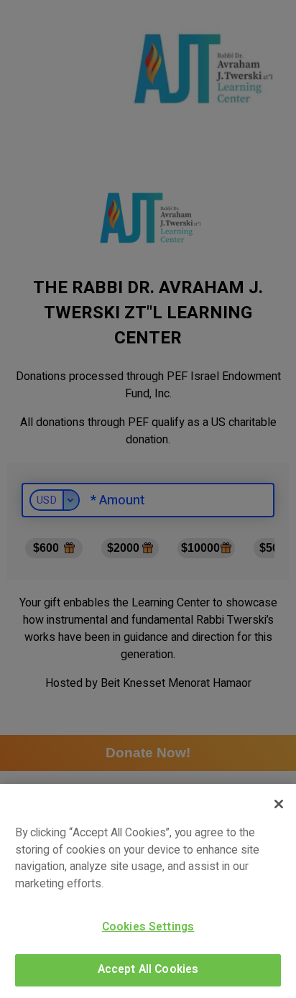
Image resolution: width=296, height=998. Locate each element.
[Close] (279, 804)
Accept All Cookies (148, 969)
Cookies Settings (148, 927)
